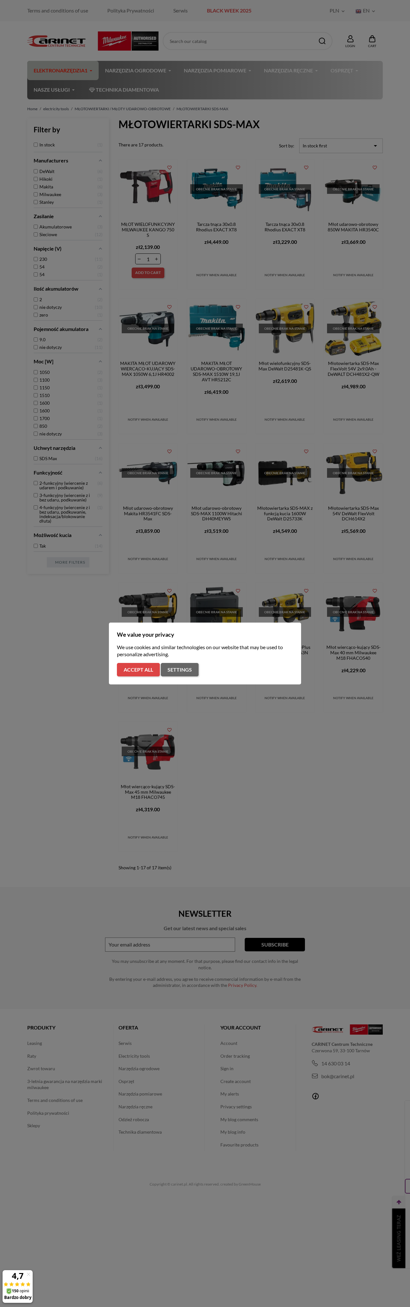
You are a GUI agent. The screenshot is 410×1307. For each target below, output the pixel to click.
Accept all (138, 669)
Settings (180, 669)
